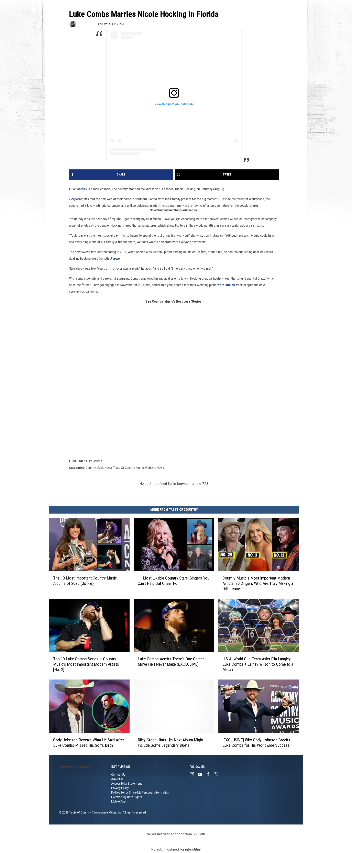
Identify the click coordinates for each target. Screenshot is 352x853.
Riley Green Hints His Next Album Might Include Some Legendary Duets (170, 742)
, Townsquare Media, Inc (106, 812)
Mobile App (118, 801)
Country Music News (99, 467)
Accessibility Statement (126, 783)
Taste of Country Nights (128, 467)
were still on (226, 285)
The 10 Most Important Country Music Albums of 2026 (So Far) (85, 580)
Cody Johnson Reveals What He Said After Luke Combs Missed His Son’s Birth (88, 742)
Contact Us (118, 774)
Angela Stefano (86, 23)
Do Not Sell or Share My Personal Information (140, 792)
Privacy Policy (120, 788)
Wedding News (154, 467)
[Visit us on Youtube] (202, 774)
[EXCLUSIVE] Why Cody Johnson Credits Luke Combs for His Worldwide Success (256, 742)
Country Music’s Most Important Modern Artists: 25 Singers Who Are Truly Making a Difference (257, 583)
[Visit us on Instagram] (193, 774)
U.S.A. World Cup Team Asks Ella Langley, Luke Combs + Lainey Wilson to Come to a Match (257, 664)
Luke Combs (78, 189)
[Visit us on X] (218, 774)
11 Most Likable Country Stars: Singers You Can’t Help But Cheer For (173, 580)
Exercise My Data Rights (126, 797)
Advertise (117, 779)
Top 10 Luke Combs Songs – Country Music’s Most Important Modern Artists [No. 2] (86, 664)
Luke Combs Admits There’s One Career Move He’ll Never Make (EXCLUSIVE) (171, 661)
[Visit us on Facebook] (210, 774)
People (74, 199)
